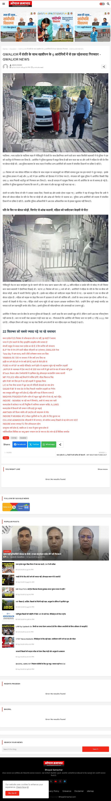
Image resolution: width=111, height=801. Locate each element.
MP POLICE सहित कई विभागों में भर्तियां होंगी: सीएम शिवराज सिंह (28, 377)
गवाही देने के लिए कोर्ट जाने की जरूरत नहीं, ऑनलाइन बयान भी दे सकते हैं (38, 577)
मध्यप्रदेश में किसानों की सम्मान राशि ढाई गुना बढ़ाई (22, 408)
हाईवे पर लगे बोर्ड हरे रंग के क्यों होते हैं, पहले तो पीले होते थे (25, 361)
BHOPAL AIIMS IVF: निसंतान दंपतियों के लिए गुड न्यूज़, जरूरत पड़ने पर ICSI (40, 664)
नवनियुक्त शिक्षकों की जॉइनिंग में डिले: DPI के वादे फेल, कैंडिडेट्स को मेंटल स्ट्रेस (41, 614)
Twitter (35, 444)
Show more (103, 469)
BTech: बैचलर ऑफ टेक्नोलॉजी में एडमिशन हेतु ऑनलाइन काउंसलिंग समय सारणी (34, 373)
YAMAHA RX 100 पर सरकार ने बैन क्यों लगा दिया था (24, 357)
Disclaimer (79, 791)
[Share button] (60, 444)
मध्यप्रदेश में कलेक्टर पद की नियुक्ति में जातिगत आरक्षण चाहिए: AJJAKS (31, 404)
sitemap (90, 791)
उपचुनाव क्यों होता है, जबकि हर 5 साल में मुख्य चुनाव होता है (25, 428)
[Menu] (3, 4)
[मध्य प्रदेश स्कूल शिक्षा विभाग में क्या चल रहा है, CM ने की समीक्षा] (8, 567)
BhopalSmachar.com (67, 797)
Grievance (66, 791)
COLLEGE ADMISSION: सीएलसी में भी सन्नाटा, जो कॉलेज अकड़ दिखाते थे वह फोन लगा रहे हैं (40, 420)
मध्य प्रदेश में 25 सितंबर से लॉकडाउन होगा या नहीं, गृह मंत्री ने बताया (29, 338)
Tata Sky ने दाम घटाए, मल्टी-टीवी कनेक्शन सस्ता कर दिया (26, 354)
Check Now (21, 787)
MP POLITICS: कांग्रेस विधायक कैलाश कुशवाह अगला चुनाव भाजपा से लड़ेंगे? (40, 589)
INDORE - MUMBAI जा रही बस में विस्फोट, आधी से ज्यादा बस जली (30, 400)
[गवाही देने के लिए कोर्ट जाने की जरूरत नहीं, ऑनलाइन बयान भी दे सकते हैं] (8, 580)
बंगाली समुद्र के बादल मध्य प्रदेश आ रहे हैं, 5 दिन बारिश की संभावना (29, 346)
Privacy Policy (53, 791)
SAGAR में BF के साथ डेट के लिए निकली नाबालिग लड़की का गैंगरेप (29, 389)
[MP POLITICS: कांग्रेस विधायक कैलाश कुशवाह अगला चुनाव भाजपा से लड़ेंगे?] (8, 592)
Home (5, 49)
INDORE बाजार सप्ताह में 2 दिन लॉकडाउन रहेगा (21, 424)
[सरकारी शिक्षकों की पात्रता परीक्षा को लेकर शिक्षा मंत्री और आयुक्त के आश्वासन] (8, 654)
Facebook (21, 444)
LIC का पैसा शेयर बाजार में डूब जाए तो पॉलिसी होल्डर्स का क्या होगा (28, 385)
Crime (14, 438)
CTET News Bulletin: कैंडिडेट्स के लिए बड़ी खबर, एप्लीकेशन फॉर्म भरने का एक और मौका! (46, 639)
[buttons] (51, 781)
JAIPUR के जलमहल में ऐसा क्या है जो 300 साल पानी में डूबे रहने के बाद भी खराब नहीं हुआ (37, 369)
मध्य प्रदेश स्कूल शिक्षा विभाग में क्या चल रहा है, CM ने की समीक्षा (36, 564)
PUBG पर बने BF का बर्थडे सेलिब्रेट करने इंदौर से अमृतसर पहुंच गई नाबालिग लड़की (35, 365)
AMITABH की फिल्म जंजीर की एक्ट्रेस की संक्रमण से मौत (26, 412)
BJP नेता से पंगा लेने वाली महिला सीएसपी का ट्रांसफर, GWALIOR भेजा (31, 350)
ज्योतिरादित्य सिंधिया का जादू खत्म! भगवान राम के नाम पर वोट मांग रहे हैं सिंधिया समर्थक (36, 431)
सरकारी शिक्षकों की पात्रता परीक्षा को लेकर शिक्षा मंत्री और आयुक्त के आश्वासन (40, 651)
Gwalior (13, 49)
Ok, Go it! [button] (12, 793)
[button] (102, 4)
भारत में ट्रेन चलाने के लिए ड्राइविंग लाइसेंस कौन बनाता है (25, 342)
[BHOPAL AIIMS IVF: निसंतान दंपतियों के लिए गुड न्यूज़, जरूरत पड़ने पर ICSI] (8, 667)
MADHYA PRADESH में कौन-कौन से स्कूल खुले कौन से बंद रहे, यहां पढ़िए (32, 396)
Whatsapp (50, 444)
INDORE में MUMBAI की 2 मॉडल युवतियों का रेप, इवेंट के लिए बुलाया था (31, 416)
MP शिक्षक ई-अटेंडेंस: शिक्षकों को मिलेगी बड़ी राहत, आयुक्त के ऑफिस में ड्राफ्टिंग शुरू (42, 602)
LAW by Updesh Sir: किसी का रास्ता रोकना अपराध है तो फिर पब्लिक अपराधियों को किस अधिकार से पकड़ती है (51, 626)
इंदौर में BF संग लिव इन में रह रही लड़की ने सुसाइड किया (24, 381)
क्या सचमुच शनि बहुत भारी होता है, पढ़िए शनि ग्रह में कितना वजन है (28, 393)
